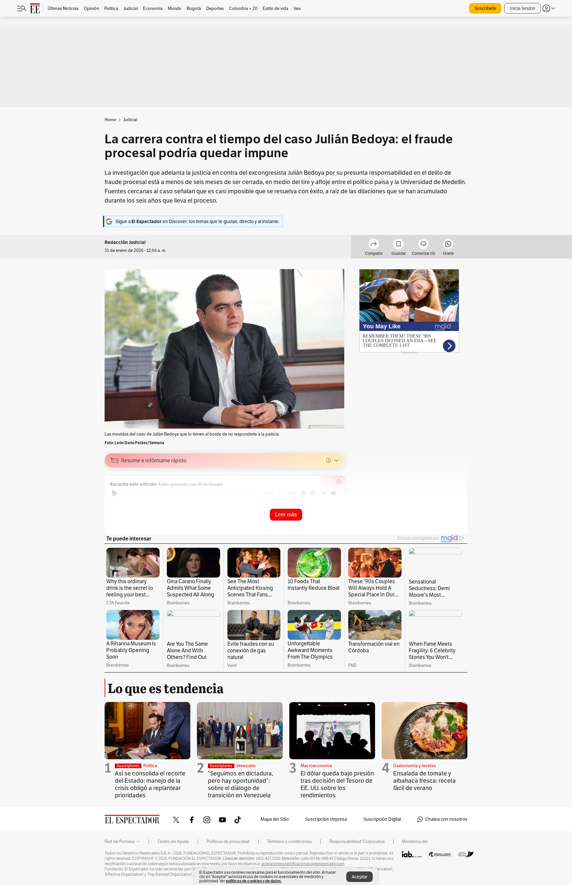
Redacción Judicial (125, 242)
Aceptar (359, 877)
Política (150, 766)
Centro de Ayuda (173, 841)
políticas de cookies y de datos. (254, 880)
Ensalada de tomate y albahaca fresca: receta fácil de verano (424, 780)
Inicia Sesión (522, 8)
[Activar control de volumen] (333, 493)
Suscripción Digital (382, 819)
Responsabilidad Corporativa (357, 841)
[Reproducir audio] (115, 493)
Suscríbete (485, 8)
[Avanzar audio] (313, 493)
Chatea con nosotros (446, 819)
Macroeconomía (316, 766)
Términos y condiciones (289, 841)
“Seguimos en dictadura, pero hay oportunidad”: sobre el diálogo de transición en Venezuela (240, 784)
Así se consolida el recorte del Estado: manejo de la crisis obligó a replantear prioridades (150, 784)
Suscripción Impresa (326, 819)
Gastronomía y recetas (414, 766)
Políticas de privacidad (228, 841)
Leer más (286, 514)
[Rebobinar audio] (303, 493)
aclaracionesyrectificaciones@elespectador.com (303, 864)
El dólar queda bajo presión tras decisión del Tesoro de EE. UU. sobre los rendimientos (337, 784)
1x (323, 492)
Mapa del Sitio (275, 819)
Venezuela (246, 766)
